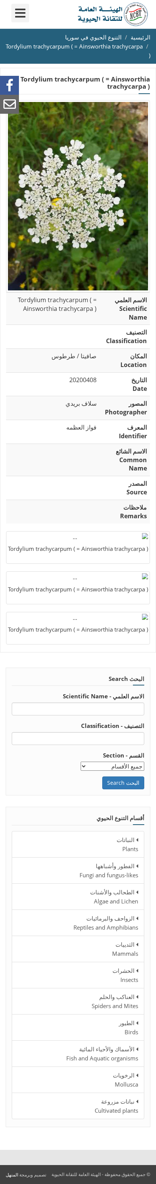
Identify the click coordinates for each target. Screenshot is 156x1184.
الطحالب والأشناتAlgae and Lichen (114, 896)
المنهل (12, 1174)
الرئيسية (140, 37)
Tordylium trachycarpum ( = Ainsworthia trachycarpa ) (78, 548)
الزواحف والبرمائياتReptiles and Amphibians (105, 922)
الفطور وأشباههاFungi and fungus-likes (109, 870)
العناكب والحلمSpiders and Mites (115, 1001)
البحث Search (123, 782)
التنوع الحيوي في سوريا (93, 37)
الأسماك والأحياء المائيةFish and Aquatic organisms (102, 1053)
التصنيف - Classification (112, 725)
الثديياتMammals (125, 949)
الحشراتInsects (125, 975)
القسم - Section (123, 755)
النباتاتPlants (127, 844)
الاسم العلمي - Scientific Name (103, 696)
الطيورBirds (128, 1027)
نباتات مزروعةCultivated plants (116, 1106)
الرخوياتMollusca (125, 1079)
